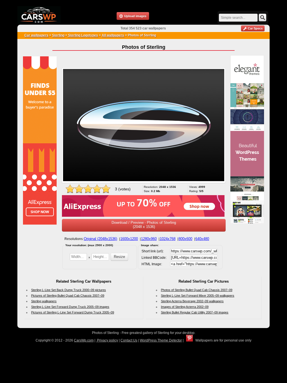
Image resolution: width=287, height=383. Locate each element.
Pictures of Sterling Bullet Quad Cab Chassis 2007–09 (67, 295)
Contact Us (129, 340)
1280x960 (149, 239)
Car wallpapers (36, 35)
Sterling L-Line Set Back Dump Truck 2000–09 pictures (68, 290)
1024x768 (167, 239)
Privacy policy (107, 340)
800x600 (185, 239)
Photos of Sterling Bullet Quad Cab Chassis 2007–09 (196, 290)
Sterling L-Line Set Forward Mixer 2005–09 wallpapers (197, 295)
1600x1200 (129, 239)
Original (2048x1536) (100, 239)
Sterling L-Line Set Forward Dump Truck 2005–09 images (70, 306)
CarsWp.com (84, 340)
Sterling (58, 35)
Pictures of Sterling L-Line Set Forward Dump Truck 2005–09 (72, 312)
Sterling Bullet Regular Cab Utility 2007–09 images (194, 312)
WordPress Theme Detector (161, 340)
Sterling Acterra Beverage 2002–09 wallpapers (192, 301)
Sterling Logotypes (82, 35)
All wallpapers (113, 35)
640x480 (202, 239)
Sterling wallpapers (44, 301)
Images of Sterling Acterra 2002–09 (185, 306)
